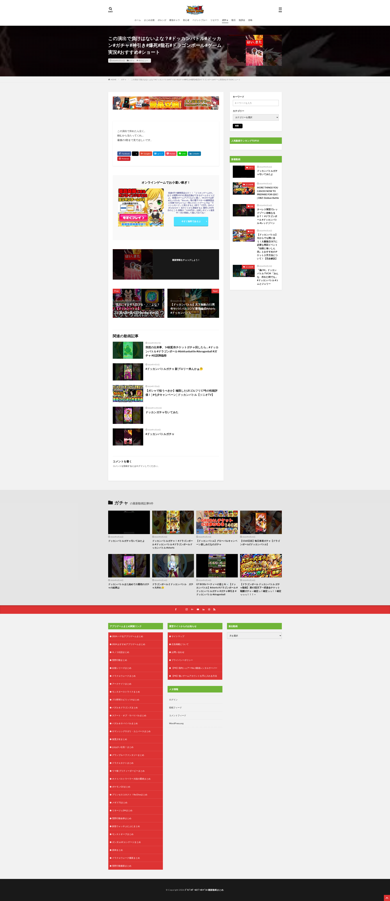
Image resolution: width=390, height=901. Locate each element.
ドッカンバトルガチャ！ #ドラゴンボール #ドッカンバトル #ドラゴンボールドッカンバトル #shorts (172, 544)
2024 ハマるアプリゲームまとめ (127, 636)
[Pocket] (171, 153)
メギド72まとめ (119, 802)
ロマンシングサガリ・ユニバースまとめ (131, 731)
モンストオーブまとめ (122, 834)
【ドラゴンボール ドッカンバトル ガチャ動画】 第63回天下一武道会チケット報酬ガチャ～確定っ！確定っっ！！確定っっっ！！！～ (260, 589)
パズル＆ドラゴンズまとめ (125, 707)
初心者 (186, 20)
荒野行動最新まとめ (121, 865)
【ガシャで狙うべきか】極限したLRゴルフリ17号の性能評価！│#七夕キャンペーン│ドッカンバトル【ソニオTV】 (181, 392)
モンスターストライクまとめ (126, 691)
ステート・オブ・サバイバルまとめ (129, 715)
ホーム (138, 20)
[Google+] (145, 153)
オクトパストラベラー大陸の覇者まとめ (131, 778)
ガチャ (225, 20)
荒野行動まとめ (119, 660)
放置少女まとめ (119, 739)
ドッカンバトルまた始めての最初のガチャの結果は (128, 586)
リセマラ (214, 20)
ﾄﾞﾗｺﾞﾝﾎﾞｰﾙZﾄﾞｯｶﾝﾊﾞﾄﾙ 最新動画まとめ (204, 890)
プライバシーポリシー (182, 660)
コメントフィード (177, 715)
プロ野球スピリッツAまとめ (125, 699)
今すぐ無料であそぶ (191, 221)
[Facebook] (124, 153)
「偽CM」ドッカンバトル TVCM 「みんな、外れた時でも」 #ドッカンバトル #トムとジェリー (267, 277)
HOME (113, 79)
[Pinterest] (123, 158)
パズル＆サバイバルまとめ (125, 723)
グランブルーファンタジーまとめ (128, 755)
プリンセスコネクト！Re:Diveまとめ (129, 794)
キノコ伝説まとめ (120, 652)
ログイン (140, 466)
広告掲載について (180, 644)
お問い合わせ (178, 652)
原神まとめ (117, 850)
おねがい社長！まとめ (122, 747)
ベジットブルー (199, 20)
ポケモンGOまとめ (121, 786)
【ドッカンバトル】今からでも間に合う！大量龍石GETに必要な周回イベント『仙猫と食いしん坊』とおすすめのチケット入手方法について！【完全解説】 (267, 246)
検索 (237, 125)
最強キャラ (174, 20)
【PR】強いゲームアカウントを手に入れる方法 (194, 676)
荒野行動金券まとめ (121, 818)
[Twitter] (135, 153)
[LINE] (182, 153)
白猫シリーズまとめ (121, 668)
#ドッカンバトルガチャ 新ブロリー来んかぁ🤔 (174, 368)
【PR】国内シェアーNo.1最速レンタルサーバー (194, 668)
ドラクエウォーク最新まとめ (126, 858)
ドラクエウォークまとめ (124, 676)
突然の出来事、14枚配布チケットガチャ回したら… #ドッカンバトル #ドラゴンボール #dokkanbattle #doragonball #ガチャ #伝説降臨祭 (181, 351)
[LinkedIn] (194, 153)
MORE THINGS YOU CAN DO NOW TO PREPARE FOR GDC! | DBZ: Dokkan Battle (268, 192)
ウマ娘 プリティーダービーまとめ (128, 771)
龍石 (233, 20)
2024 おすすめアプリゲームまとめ (128, 644)
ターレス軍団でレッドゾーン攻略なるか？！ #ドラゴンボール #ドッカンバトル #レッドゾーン (267, 216)
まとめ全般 (149, 20)
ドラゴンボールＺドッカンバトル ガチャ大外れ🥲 (172, 586)
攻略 (250, 20)
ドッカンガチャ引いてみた (161, 412)
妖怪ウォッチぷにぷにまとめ (126, 826)
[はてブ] (158, 153)
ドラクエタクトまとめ (122, 763)
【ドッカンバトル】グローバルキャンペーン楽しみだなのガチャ (216, 542)
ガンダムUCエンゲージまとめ (126, 842)
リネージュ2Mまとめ (122, 810)
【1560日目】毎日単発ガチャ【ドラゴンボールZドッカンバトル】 (260, 542)
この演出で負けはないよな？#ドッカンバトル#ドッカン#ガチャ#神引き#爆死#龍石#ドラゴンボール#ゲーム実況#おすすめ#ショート (185, 79)
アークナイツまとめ (121, 683)
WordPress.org (176, 723)
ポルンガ (162, 20)
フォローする (186, 264)
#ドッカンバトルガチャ (159, 434)
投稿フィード (175, 707)
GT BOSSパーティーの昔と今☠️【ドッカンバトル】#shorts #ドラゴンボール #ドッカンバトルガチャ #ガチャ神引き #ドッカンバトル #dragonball (217, 589)
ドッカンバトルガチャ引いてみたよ (267, 172)
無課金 (242, 20)
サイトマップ (178, 636)
